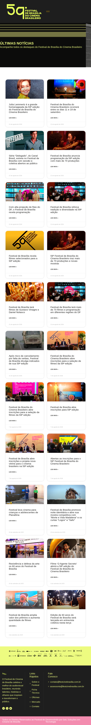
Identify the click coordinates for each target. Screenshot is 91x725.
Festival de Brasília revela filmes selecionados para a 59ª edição (23, 258)
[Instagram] (3, 708)
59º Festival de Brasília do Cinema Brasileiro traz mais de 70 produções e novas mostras (65, 260)
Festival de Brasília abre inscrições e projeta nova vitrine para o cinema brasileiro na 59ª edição (22, 462)
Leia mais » (13, 118)
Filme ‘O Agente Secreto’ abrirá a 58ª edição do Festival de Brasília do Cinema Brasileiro (63, 567)
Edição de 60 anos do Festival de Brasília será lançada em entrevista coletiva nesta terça (63, 619)
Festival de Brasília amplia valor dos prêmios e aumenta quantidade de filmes (24, 617)
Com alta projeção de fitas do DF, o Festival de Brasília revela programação (24, 209)
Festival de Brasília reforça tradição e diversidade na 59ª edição (66, 209)
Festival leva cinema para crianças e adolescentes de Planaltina (23, 512)
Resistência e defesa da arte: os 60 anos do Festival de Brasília (24, 566)
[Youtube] (10, 708)
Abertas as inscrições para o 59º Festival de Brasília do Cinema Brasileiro (65, 461)
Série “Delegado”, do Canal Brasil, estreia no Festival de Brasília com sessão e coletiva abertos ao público (24, 159)
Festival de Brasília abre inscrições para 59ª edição (64, 408)
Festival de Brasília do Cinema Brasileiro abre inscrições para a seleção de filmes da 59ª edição (65, 360)
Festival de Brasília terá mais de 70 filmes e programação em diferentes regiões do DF (65, 309)
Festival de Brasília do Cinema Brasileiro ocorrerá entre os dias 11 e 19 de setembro (64, 108)
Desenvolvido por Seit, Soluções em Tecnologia (63, 720)
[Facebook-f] (7, 708)
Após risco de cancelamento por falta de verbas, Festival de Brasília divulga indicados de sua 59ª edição (24, 360)
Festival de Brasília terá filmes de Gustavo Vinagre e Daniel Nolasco (24, 309)
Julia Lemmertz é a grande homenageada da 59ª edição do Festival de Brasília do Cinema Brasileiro (24, 108)
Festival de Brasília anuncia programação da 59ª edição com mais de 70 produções (65, 158)
